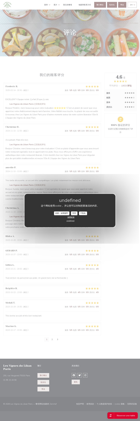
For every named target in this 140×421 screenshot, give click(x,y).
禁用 (74, 213)
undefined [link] (70, 220)
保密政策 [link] (71, 217)
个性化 (83, 213)
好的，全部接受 (61, 213)
